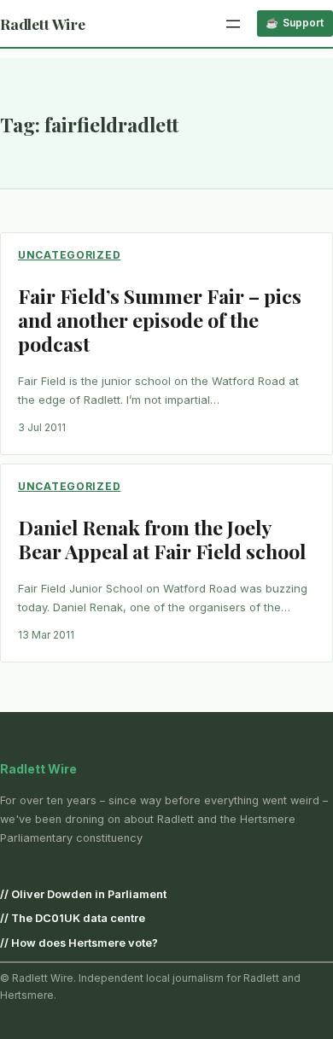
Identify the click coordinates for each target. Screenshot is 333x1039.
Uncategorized (69, 254)
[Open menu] (233, 24)
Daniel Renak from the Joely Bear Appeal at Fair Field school (162, 539)
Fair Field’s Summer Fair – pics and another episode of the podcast (159, 319)
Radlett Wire (42, 23)
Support (303, 22)
